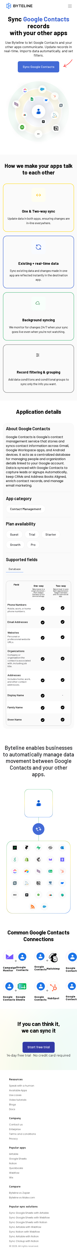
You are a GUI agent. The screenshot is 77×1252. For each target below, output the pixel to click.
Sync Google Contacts (38, 66)
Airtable (13, 1154)
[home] (19, 6)
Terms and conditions (22, 1134)
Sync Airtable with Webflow (25, 1227)
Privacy (13, 1139)
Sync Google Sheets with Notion (28, 1222)
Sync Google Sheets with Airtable (29, 1213)
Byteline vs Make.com (22, 1197)
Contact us (16, 1124)
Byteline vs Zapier (19, 1193)
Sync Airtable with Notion (24, 1236)
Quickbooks (16, 1168)
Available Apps (18, 1090)
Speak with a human (21, 1086)
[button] (70, 6)
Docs (12, 1109)
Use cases (15, 1095)
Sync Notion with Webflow (24, 1232)
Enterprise (15, 1129)
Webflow (14, 1173)
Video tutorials (17, 1100)
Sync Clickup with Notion (24, 1241)
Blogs (12, 1104)
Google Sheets (18, 1159)
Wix (11, 1177)
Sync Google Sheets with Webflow (29, 1217)
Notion (13, 1163)
